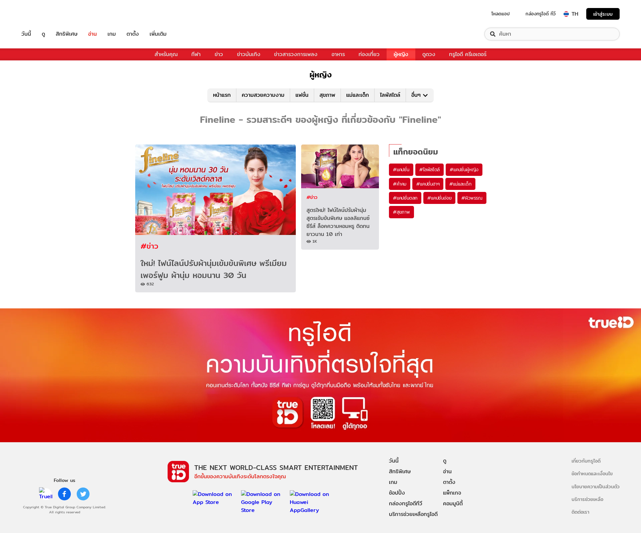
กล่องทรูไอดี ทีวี (540, 13)
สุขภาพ (327, 95)
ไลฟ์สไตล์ (390, 95)
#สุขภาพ (401, 212)
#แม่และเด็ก (460, 184)
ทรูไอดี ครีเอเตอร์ (467, 54)
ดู (43, 34)
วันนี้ (26, 34)
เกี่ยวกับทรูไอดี (586, 461)
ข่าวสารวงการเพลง (295, 54)
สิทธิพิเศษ (66, 34)
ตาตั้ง (133, 34)
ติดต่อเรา (580, 512)
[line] (45, 494)
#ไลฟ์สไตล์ (429, 169)
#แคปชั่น (401, 169)
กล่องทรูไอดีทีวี (405, 503)
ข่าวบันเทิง (248, 54)
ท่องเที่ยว (369, 54)
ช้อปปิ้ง (397, 493)
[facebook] (64, 494)
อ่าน (92, 34)
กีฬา (196, 54)
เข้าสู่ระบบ (603, 14)
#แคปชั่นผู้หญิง (464, 169)
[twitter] (83, 494)
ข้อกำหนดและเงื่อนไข (592, 473)
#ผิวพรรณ (471, 198)
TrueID (41, 14)
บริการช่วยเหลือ (587, 499)
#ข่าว (149, 246)
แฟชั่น (301, 95)
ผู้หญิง (401, 54)
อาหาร (338, 54)
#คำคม (399, 184)
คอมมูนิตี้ (453, 503)
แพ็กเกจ (452, 493)
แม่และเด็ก (357, 95)
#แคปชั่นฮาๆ (427, 184)
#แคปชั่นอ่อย (439, 198)
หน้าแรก (222, 95)
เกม (112, 34)
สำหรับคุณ (166, 54)
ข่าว (219, 54)
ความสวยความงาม (263, 95)
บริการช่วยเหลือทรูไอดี (413, 514)
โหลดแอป (500, 13)
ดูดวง (428, 54)
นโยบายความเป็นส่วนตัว (596, 486)
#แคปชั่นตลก (405, 198)
